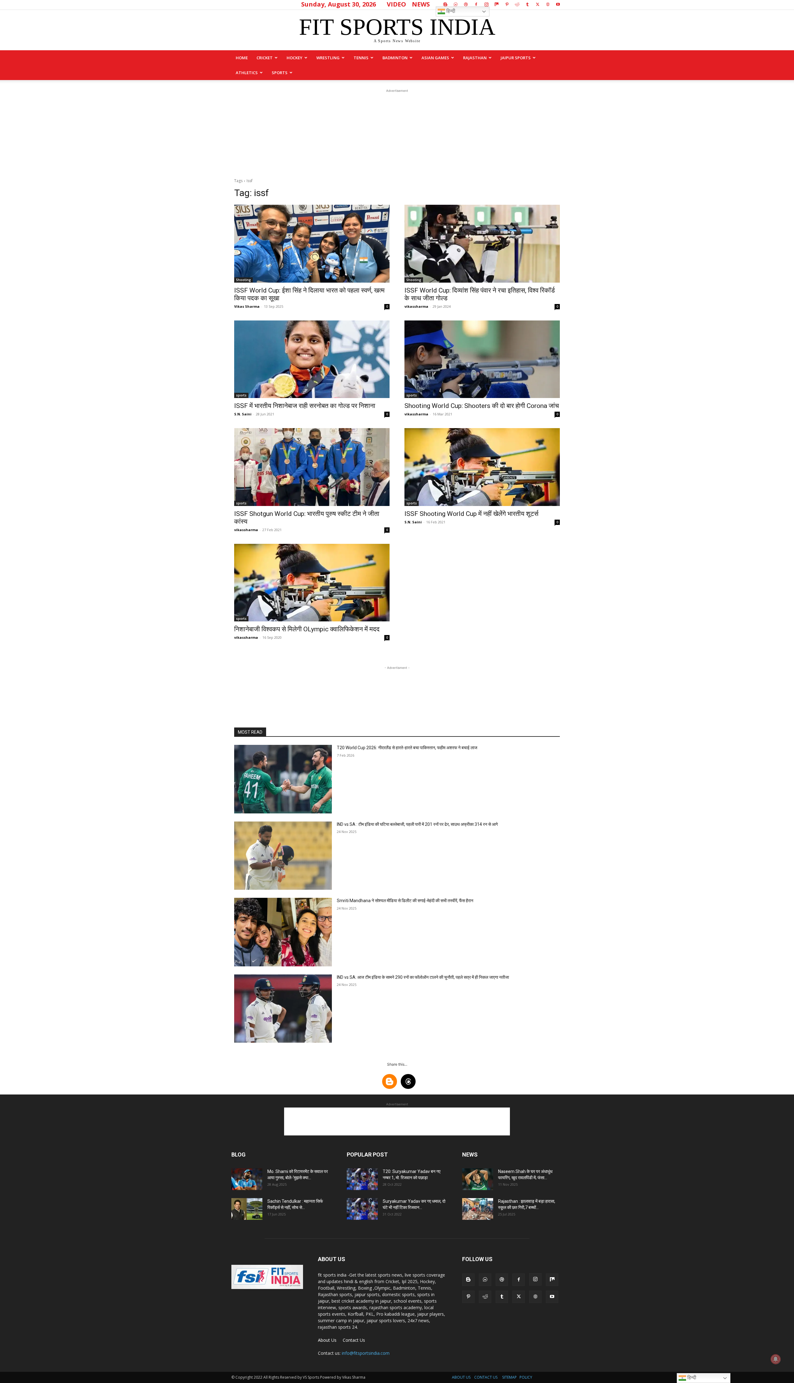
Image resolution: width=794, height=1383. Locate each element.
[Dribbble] (466, 4)
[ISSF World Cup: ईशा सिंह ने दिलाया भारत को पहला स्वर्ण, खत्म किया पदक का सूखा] (312, 244)
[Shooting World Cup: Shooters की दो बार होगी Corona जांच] (482, 359)
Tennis (361, 57)
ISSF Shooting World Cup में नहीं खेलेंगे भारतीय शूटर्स (471, 513)
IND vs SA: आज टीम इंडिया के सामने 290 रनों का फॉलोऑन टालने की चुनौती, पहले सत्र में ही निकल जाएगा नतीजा (423, 977)
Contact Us (354, 1340)
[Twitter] (537, 4)
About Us (327, 1340)
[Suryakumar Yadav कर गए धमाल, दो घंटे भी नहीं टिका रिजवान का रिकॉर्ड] (362, 1209)
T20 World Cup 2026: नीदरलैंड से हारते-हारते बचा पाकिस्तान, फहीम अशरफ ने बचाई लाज (407, 747)
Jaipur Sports (516, 57)
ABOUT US (461, 1377)
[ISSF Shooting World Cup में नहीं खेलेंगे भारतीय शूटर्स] (482, 467)
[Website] (547, 4)
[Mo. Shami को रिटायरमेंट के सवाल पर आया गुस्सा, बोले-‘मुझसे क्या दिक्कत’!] (246, 1179)
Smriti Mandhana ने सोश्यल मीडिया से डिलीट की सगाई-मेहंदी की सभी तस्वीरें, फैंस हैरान (405, 900)
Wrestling (328, 57)
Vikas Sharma (247, 306)
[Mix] (496, 4)
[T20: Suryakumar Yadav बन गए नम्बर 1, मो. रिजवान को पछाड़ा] (362, 1179)
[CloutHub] (455, 4)
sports (280, 72)
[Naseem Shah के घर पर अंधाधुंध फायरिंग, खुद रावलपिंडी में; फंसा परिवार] (477, 1179)
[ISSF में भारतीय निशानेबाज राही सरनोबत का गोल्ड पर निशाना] (312, 359)
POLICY (526, 1377)
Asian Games (435, 57)
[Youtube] (558, 4)
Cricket (264, 57)
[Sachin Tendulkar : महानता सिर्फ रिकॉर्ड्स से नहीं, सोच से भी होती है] (246, 1209)
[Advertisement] (397, 133)
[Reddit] (517, 4)
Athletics (247, 72)
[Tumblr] (527, 4)
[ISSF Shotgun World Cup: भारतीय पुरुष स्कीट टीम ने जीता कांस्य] (312, 467)
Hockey (294, 57)
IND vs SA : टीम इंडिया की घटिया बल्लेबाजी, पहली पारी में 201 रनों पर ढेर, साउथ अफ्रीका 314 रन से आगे (417, 824)
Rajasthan (475, 57)
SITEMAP (509, 1377)
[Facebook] (476, 4)
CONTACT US (485, 1377)
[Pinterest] (506, 4)
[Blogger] (445, 4)
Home (242, 57)
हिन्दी (450, 11)
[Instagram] (486, 4)
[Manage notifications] (776, 1359)
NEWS (421, 4)
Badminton (395, 57)
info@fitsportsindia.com (366, 1353)
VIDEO (396, 4)
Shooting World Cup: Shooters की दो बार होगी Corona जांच (481, 406)
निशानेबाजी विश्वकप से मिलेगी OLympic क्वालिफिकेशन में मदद (307, 629)
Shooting (243, 280)
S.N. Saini (243, 414)
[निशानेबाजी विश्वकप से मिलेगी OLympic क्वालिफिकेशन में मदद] (312, 583)
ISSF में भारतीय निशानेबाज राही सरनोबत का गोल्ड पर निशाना (304, 406)
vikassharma (416, 306)
